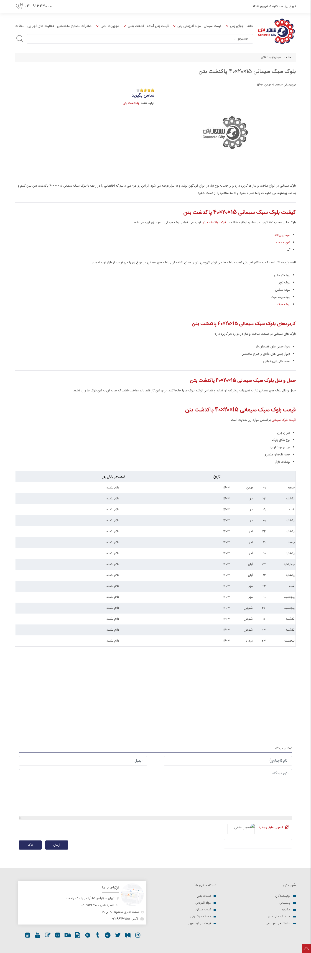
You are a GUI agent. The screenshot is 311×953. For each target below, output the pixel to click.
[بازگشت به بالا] (306, 948)
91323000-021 (90, 905)
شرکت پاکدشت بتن (214, 222)
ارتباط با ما (110, 887)
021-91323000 (38, 6)
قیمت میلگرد (203, 909)
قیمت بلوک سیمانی (284, 420)
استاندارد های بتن (279, 916)
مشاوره (286, 909)
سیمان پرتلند (282, 235)
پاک (30, 845)
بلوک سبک (283, 304)
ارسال (56, 845)
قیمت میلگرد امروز (199, 923)
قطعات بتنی (203, 896)
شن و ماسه (283, 242)
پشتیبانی (284, 902)
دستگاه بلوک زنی (200, 916)
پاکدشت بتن (131, 103)
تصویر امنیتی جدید (270, 827)
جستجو (19, 38)
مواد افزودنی (203, 902)
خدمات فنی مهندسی (278, 923)
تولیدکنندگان (282, 896)
